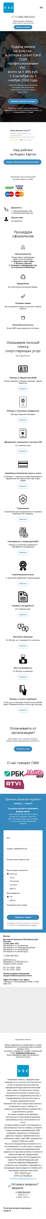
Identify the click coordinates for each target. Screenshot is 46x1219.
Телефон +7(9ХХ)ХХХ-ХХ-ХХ (17, 849)
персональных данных (27, 925)
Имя (8, 838)
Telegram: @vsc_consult (13, 964)
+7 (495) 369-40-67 (25, 16)
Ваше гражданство (13, 893)
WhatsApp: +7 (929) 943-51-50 (15, 962)
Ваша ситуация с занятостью (17, 870)
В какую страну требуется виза (18, 859)
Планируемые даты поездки (17, 905)
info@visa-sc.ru (9, 960)
